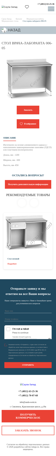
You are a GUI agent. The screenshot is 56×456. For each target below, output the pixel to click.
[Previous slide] (22, 203)
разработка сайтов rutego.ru (26, 447)
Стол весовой (13, 259)
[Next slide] (34, 203)
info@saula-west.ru (28, 402)
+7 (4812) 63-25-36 (45, 4)
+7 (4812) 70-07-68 (28, 395)
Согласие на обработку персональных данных (28, 444)
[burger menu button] (51, 9)
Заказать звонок (28, 430)
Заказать (28, 110)
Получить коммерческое (28, 416)
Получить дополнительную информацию (28, 184)
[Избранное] (27, 7)
